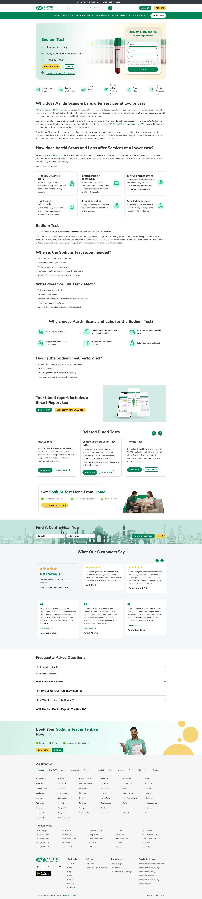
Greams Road (128, 783)
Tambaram (105, 808)
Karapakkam (83, 788)
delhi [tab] (111, 770)
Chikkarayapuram (85, 783)
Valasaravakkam (85, 813)
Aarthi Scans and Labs (48, 109)
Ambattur (104, 778)
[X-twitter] (43, 867)
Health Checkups (120, 16)
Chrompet (105, 783)
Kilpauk (125, 788)
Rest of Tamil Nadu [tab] (57, 770)
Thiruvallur (148, 808)
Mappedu (82, 793)
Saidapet (82, 808)
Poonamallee (106, 803)
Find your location (143, 536)
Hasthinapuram (41, 788)
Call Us (145, 8)
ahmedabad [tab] (143, 770)
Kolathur (147, 788)
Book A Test (158, 16)
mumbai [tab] (100, 770)
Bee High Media (70, 895)
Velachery (104, 813)
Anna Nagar (127, 778)
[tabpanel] (101, 797)
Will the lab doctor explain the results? (61, 709)
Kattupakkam (106, 788)
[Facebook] (37, 867)
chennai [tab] (40, 770)
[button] (154, 433)
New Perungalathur (130, 798)
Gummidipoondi (150, 783)
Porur (125, 803)
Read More (45, 628)
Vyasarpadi (40, 818)
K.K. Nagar (61, 788)
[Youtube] (60, 867)
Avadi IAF (39, 783)
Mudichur (148, 793)
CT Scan (122, 124)
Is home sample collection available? (59, 691)
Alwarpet (61, 778)
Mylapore (39, 798)
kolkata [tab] (121, 770)
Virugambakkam (150, 813)
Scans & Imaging (83, 16)
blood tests (135, 124)
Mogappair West (129, 793)
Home (56, 16)
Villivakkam (127, 813)
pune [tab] (131, 770)
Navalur (82, 798)
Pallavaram (148, 798)
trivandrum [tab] (157, 770)
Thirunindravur (128, 808)
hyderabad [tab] (74, 770)
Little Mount (62, 793)
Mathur (103, 793)
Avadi (146, 778)
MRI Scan (113, 124)
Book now (121, 2)
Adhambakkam (41, 778)
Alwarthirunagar (85, 778)
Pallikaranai (40, 803)
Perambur (83, 803)
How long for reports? (50, 681)
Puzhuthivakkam (150, 803)
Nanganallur (62, 798)
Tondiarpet (40, 813)
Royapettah (62, 808)
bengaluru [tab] (88, 770)
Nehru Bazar (105, 798)
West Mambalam (64, 818)
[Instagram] (49, 867)
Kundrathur (40, 793)
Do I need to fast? (47, 667)
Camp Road (62, 783)
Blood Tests (101, 16)
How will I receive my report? (55, 700)
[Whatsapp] (54, 867)
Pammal (61, 803)
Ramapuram (40, 808)
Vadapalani (62, 813)
